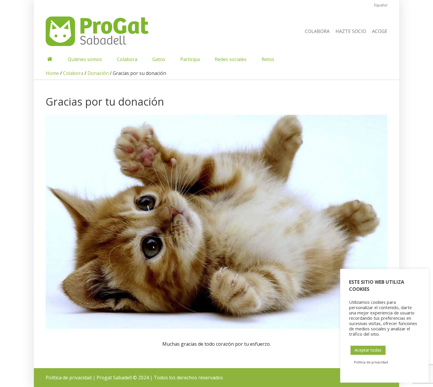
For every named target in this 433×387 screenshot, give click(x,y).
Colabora (73, 73)
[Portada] (49, 59)
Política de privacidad (69, 377)
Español (380, 5)
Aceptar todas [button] (368, 350)
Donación (98, 73)
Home (52, 73)
